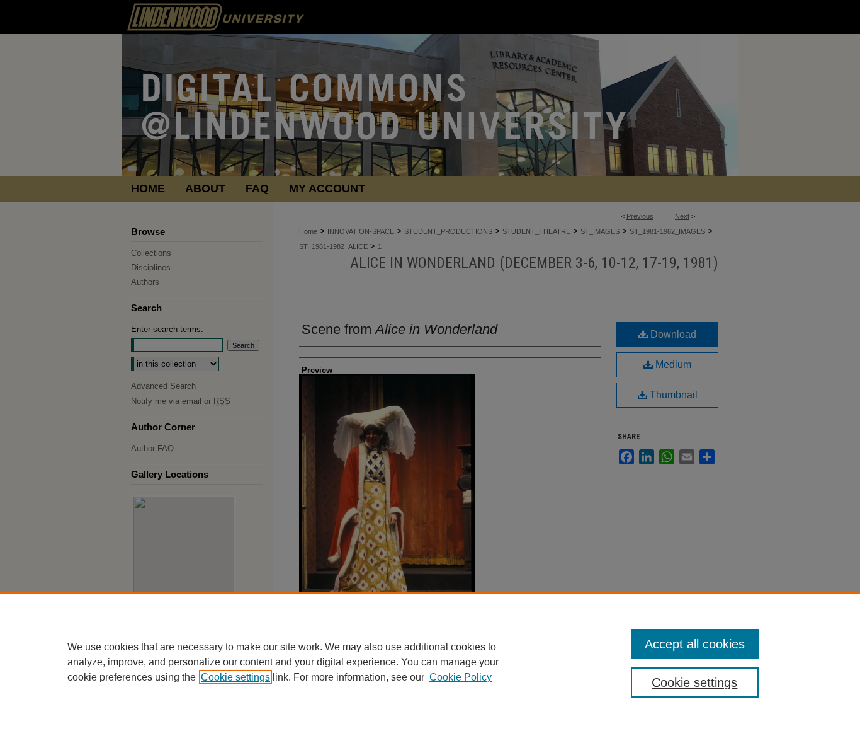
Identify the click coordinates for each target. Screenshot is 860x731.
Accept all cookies (695, 644)
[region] (430, 661)
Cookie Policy (460, 677)
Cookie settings (235, 677)
